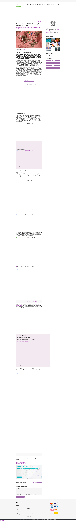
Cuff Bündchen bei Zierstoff (21, 463)
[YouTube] (51, 55)
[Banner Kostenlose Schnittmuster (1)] (29, 465)
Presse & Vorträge (19, 512)
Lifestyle (20, 27)
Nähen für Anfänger (30, 513)
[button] (59, 5)
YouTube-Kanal (50, 33)
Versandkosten (18, 510)
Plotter (52, 32)
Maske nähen (29, 511)
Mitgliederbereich (18, 509)
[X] (27, 81)
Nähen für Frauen (26, 27)
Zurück (38, 21)
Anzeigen (24, 49)
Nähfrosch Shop (18, 507)
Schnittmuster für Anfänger (43, 507)
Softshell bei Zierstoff (20, 332)
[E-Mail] (33, 81)
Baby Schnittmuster (41, 503)
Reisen (47, 30)
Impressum (37, 519)
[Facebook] (25, 81)
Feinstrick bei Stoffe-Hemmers (32, 301)
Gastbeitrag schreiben (19, 514)
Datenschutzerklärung (43, 519)
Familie (58, 29)
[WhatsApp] (29, 81)
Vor (40, 21)
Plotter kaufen (29, 516)
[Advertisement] (38, 13)
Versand (54, 519)
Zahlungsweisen (18, 511)
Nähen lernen (29, 514)
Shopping (35, 27)
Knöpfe (28, 506)
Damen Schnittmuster (42, 502)
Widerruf (51, 519)
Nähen (23, 27)
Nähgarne (28, 505)
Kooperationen (18, 513)
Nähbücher (51, 28)
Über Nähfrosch (18, 508)
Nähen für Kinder (31, 27)
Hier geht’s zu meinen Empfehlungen (22, 147)
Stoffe (54, 28)
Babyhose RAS (41, 510)
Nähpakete (29, 503)
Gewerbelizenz (41, 508)
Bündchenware (29, 504)
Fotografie (49, 30)
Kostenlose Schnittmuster (42, 509)
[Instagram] (46, 55)
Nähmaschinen (48, 32)
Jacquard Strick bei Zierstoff (21, 331)
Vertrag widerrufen (3, 520)
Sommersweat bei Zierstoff (21, 462)
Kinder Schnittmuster (42, 504)
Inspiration (17, 27)
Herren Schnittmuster (42, 505)
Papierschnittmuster (42, 506)
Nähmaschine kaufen (30, 512)
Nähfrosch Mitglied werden (31, 510)
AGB (48, 519)
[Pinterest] (31, 81)
